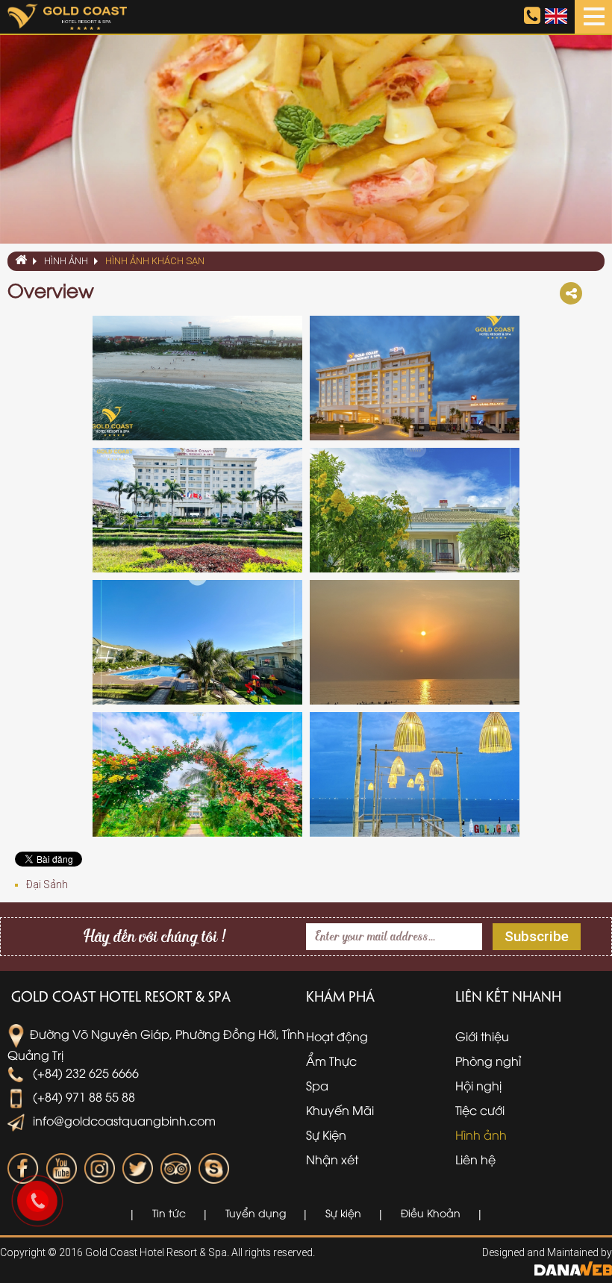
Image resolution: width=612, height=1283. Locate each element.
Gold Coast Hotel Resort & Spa (121, 995)
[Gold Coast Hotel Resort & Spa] (67, 16)
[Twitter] (137, 1168)
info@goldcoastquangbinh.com (123, 1120)
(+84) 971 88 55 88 (82, 1096)
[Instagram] (99, 1168)
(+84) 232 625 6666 (84, 1072)
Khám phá (340, 995)
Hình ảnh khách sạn (154, 260)
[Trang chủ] (20, 261)
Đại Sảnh (47, 884)
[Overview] (197, 378)
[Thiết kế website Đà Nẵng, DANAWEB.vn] (573, 1267)
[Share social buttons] (571, 293)
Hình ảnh (66, 260)
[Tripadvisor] (175, 1168)
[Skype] (213, 1168)
